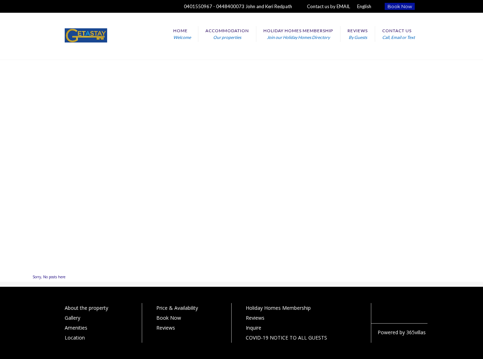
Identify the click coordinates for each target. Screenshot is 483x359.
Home (182, 34)
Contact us (398, 34)
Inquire (253, 327)
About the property (86, 307)
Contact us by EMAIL (328, 6)
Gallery (72, 317)
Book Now (400, 6)
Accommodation (227, 34)
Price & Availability (177, 307)
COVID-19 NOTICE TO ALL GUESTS (286, 337)
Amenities (76, 327)
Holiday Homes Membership (298, 34)
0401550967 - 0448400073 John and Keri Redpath (238, 6)
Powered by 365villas (402, 332)
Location (75, 337)
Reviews (358, 34)
